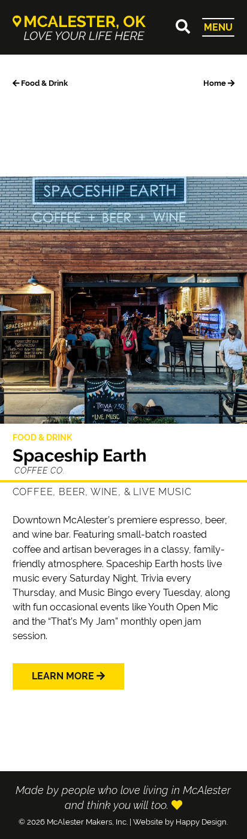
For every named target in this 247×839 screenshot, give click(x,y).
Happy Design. (202, 821)
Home (215, 83)
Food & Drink (43, 83)
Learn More (64, 676)
